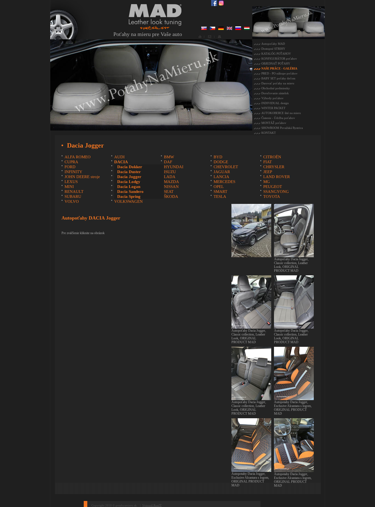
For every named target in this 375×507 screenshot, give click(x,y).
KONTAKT (268, 132)
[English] (229, 29)
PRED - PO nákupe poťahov (279, 73)
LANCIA (221, 176)
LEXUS (71, 181)
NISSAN (171, 186)
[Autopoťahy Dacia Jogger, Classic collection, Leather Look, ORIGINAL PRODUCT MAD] (294, 255)
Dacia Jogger (129, 176)
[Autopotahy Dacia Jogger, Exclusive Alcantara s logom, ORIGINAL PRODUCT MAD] (294, 398)
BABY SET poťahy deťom (278, 78)
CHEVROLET (226, 167)
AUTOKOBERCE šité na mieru (281, 113)
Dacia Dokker (129, 167)
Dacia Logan (128, 186)
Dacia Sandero (130, 191)
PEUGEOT (272, 186)
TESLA (220, 196)
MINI (69, 186)
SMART (220, 191)
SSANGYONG (276, 191)
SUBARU (73, 196)
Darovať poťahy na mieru (277, 83)
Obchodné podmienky (275, 88)
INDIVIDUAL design (275, 103)
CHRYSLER (273, 167)
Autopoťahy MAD (273, 43)
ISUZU (170, 172)
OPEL (219, 186)
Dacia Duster (129, 172)
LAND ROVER (276, 176)
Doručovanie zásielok (275, 93)
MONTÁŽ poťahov (273, 122)
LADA (169, 176)
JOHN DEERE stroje (82, 176)
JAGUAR (222, 172)
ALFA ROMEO (78, 157)
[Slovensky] (204, 29)
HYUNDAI (173, 167)
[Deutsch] (221, 29)
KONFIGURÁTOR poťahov (279, 58)
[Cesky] (212, 29)
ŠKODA (171, 196)
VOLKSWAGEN (128, 201)
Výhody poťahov (272, 98)
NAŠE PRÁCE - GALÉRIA (279, 68)
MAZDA (171, 181)
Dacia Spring (129, 196)
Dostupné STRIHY (273, 48)
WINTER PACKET (273, 108)
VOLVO (72, 201)
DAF (168, 162)
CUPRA (71, 162)
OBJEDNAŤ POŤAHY (275, 63)
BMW (169, 157)
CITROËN (272, 157)
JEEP (267, 172)
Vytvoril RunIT (152, 505)
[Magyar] (247, 29)
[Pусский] (238, 29)
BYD (218, 157)
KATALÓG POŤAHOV (276, 53)
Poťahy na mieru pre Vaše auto (147, 34)
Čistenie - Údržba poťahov (278, 118)
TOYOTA (271, 196)
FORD (70, 167)
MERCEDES (224, 181)
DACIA (121, 162)
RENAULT (74, 191)
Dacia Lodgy (128, 181)
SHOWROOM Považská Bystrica (282, 127)
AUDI (119, 157)
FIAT (267, 162)
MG (266, 181)
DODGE (221, 162)
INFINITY (73, 172)
